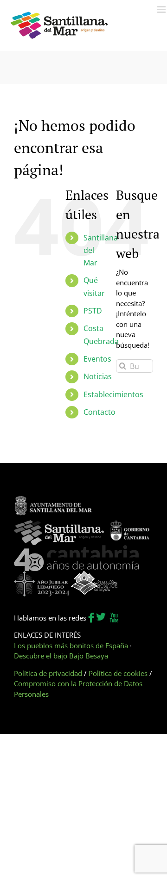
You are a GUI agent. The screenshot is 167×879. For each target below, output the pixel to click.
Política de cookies (118, 673)
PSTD (93, 311)
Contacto (100, 412)
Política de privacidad (48, 673)
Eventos (97, 359)
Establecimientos (113, 394)
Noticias (98, 376)
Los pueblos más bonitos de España (71, 645)
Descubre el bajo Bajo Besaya (61, 655)
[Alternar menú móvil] (162, 9)
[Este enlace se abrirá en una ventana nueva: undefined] (53, 500)
